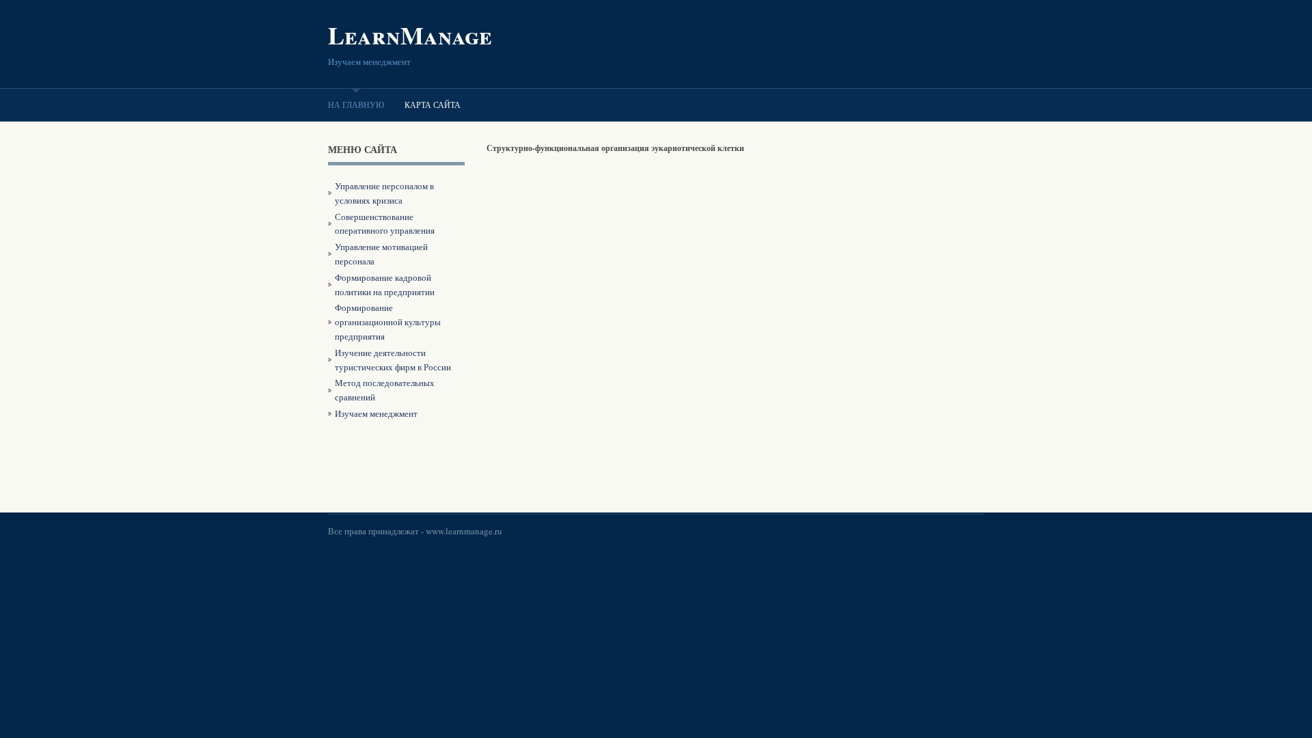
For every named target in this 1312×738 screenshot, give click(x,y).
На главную (356, 104)
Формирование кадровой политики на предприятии (385, 284)
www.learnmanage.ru (464, 531)
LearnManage (410, 35)
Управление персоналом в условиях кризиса (384, 193)
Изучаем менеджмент (376, 413)
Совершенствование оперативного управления (385, 223)
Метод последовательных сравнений (385, 390)
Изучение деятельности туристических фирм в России (393, 359)
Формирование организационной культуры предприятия (388, 321)
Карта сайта (433, 104)
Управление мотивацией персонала (381, 254)
